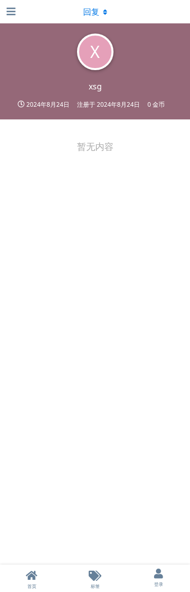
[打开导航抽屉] (10, 11)
